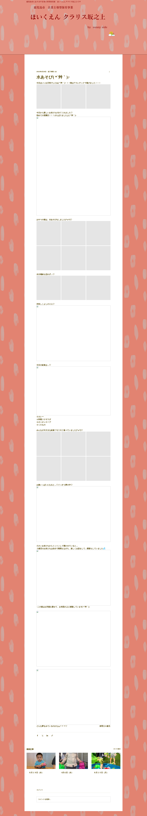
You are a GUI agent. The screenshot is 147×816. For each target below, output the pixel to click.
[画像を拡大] (48, 96)
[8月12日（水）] (73, 761)
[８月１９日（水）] (41, 761)
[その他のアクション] (109, 71)
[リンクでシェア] (52, 735)
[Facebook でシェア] (37, 735)
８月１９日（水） (36, 773)
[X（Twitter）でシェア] (42, 735)
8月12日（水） (67, 773)
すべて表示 (117, 749)
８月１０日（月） (101, 773)
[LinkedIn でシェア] (47, 735)
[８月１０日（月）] (106, 761)
